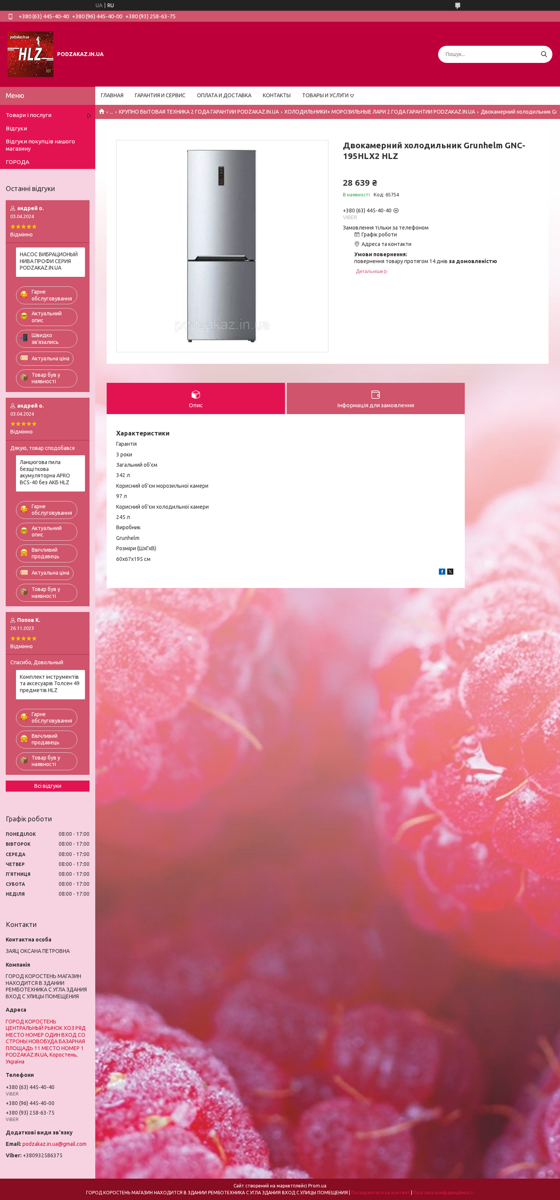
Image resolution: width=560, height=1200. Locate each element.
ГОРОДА (17, 162)
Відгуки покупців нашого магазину (40, 145)
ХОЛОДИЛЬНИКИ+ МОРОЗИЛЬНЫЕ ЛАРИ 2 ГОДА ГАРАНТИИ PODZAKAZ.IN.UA (379, 112)
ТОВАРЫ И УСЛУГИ (325, 95)
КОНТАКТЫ (277, 95)
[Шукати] (543, 54)
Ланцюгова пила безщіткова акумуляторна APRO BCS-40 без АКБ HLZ (45, 472)
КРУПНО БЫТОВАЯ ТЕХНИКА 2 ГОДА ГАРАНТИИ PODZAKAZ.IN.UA (199, 112)
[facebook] (442, 573)
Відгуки (16, 128)
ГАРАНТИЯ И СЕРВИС (160, 95)
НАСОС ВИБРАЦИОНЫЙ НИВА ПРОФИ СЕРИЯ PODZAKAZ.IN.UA (49, 261)
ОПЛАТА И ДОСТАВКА (224, 95)
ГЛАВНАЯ (112, 95)
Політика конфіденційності (443, 1192)
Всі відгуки (47, 786)
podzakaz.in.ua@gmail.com (54, 1144)
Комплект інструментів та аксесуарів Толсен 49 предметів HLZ (50, 683)
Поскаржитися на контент (380, 1192)
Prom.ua (317, 1185)
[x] (450, 573)
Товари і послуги (28, 115)
